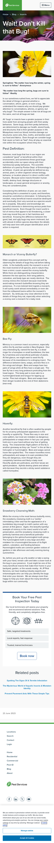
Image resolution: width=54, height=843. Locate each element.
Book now (27, 656)
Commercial (12, 760)
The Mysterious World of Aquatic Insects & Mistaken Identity (27, 687)
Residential (12, 756)
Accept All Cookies (27, 838)
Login (9, 744)
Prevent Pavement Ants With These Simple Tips (27, 693)
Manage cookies (27, 831)
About (9, 773)
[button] (27, 39)
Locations (11, 732)
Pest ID (10, 765)
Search (10, 736)
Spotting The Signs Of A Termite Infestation (27, 680)
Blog (14, 14)
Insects (23, 14)
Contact (10, 740)
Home (5, 14)
